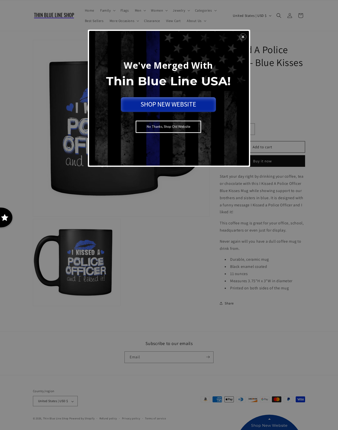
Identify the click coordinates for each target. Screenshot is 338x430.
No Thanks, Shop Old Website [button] (168, 127)
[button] (243, 37)
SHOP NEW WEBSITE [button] (168, 104)
